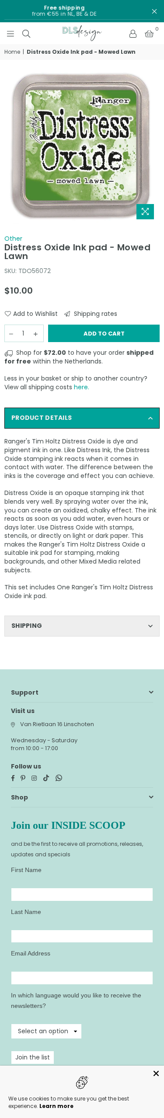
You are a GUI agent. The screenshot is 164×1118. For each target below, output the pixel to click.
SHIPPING (26, 625)
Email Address (30, 953)
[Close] (156, 1073)
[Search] (26, 33)
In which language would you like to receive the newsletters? (76, 1000)
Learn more (56, 1106)
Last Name (26, 911)
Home (12, 51)
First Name (26, 869)
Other (13, 238)
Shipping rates (94, 314)
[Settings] (133, 33)
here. (81, 387)
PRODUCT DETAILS (41, 417)
